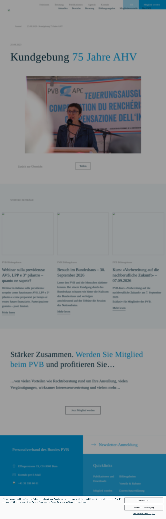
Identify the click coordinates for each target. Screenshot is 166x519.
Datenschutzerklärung (77, 502)
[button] (144, 507)
